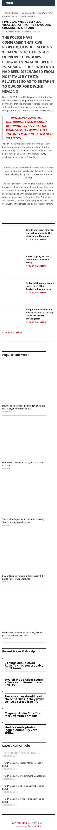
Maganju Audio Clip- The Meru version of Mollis (22, 714)
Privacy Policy (34, 826)
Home (7, 13)
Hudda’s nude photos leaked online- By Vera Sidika (21, 729)
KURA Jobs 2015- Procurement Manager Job (25, 775)
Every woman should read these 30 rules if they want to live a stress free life (24, 699)
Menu (9, 3)
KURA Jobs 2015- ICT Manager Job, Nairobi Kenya (23, 787)
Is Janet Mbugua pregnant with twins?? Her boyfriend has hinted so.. (40, 286)
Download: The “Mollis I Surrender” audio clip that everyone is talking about (23, 407)
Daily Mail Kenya (12, 31)
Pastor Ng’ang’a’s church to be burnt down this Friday (39, 259)
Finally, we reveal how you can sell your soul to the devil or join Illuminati (39, 232)
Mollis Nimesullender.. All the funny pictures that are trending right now (22, 634)
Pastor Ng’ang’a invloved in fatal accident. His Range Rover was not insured (23, 577)
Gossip (15, 13)
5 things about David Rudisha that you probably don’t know (24, 665)
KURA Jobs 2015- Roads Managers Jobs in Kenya (22, 764)
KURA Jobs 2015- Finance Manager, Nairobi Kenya (23, 800)
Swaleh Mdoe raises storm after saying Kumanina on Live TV (24, 682)
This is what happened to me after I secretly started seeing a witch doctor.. (23, 520)
